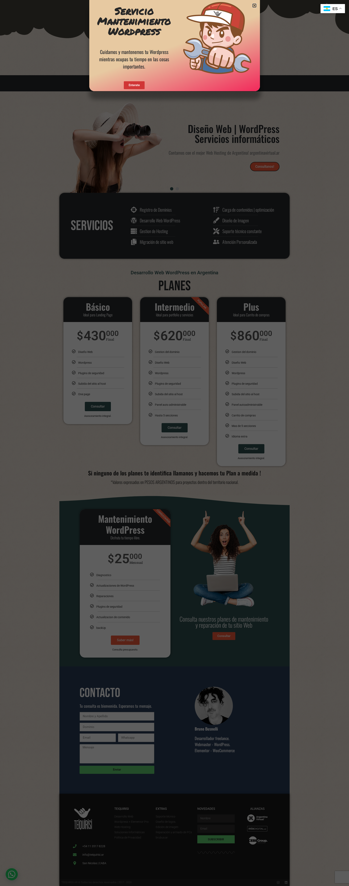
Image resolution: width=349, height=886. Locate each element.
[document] (174, 443)
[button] (254, 5)
